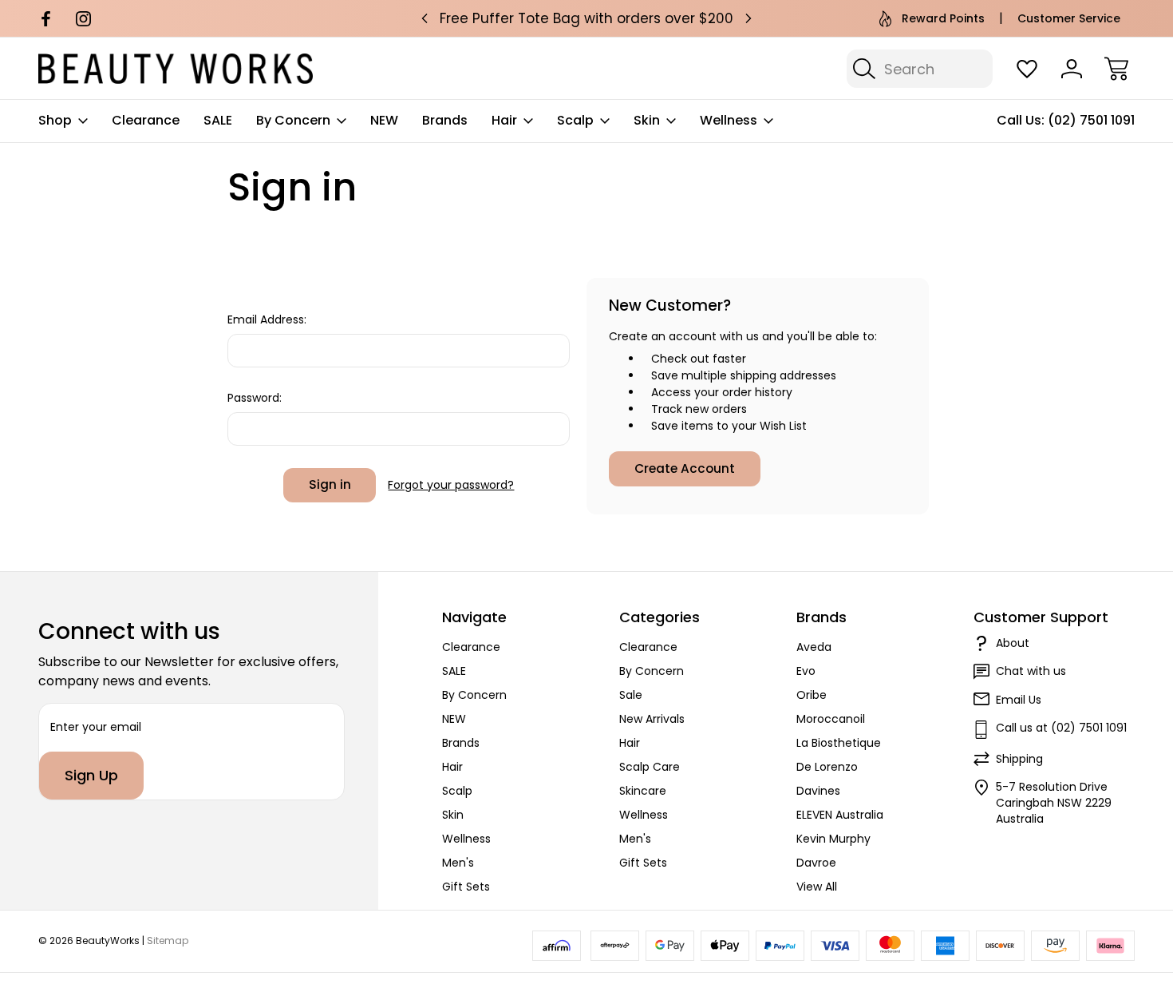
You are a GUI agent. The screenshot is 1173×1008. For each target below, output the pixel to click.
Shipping (1019, 759)
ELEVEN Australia (839, 815)
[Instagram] (83, 18)
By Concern (293, 120)
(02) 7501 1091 (1091, 120)
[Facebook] (45, 18)
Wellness (728, 120)
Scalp (575, 120)
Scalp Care (649, 767)
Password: (254, 398)
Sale (630, 695)
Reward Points (943, 18)
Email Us (1018, 700)
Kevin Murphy (833, 839)
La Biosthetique (838, 743)
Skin (647, 120)
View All (816, 887)
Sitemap (167, 940)
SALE (217, 120)
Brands (445, 120)
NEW (384, 120)
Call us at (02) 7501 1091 (1061, 728)
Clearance (146, 120)
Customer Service (1068, 18)
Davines (818, 791)
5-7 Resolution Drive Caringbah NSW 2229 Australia (1054, 803)
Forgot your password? (451, 485)
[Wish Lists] (1027, 68)
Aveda (813, 647)
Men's (458, 863)
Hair (504, 120)
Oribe (811, 695)
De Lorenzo (827, 767)
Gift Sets (466, 887)
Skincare (642, 791)
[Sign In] (1071, 68)
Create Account (684, 468)
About (1012, 643)
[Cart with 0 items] (1116, 68)
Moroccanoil (830, 719)
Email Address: (266, 319)
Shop (55, 120)
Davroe (816, 863)
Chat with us (1031, 671)
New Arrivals (652, 719)
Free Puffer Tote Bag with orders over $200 (586, 18)
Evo (806, 671)
